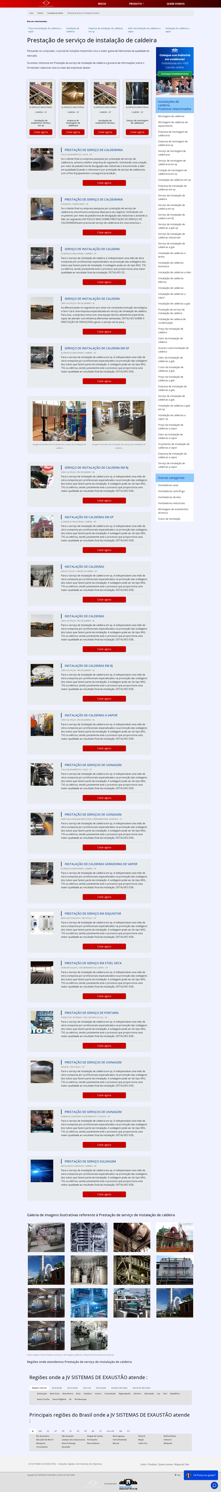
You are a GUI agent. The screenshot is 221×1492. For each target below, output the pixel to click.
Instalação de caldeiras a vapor (177, 30)
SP (55, 1431)
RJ (33, 1431)
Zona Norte (57, 1387)
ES (48, 1431)
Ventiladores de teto (169, 497)
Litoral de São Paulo (141, 1387)
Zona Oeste (72, 1387)
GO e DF (110, 1431)
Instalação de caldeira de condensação (172, 320)
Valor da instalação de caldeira (170, 340)
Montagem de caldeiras (171, 116)
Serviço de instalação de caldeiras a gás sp (171, 226)
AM (120, 1431)
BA (93, 1431)
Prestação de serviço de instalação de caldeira (171, 311)
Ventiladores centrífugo (171, 491)
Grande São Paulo (119, 1387)
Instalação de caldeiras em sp (174, 179)
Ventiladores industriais (171, 503)
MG (40, 1431)
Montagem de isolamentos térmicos (173, 511)
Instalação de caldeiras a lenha (172, 254)
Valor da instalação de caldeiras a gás (170, 359)
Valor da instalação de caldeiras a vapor (144, 30)
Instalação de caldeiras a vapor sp (172, 417)
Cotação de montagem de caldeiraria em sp (172, 172)
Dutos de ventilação (169, 518)
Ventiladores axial (168, 485)
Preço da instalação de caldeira (170, 330)
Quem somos (176, 3)
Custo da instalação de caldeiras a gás (170, 369)
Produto (135, 3)
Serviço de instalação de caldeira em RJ (171, 216)
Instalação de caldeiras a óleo (174, 272)
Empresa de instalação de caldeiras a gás (172, 388)
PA (128, 1431)
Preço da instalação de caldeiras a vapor (44, 30)
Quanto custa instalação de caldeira (173, 349)
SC (70, 1431)
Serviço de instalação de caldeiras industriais (171, 235)
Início (143, 1464)
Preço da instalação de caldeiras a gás (170, 378)
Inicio (102, 3)
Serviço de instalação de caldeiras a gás (171, 245)
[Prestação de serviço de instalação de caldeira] (40, 93)
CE (100, 1431)
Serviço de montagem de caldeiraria (172, 152)
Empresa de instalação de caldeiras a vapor (172, 455)
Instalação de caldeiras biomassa (171, 264)
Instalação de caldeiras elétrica (171, 280)
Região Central (39, 1387)
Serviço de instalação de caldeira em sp (171, 206)
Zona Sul (87, 1387)
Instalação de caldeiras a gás (174, 303)
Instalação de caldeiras (72, 30)
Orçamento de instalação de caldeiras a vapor (173, 445)
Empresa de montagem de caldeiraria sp (173, 143)
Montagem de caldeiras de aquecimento (173, 124)
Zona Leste (101, 1387)
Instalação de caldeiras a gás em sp (174, 407)
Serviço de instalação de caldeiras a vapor (171, 465)
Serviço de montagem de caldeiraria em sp (172, 162)
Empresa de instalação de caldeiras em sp (106, 30)
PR (63, 1431)
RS (78, 1431)
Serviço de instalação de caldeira (171, 197)
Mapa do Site (181, 1464)
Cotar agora (41, 132)
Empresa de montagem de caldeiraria (173, 133)
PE (85, 1431)
